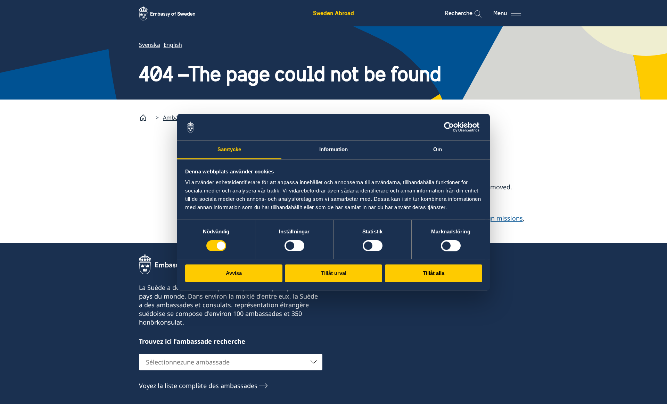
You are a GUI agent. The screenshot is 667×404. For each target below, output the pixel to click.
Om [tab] (437, 150)
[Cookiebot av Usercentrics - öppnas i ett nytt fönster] (451, 127)
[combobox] (230, 362)
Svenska (149, 45)
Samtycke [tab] (229, 150)
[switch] (294, 245)
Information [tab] (333, 150)
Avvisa (234, 273)
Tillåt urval (333, 273)
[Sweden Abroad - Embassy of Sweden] (173, 13)
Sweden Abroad (333, 13)
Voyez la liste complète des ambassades (198, 385)
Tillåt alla (433, 273)
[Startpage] (146, 117)
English (173, 45)
